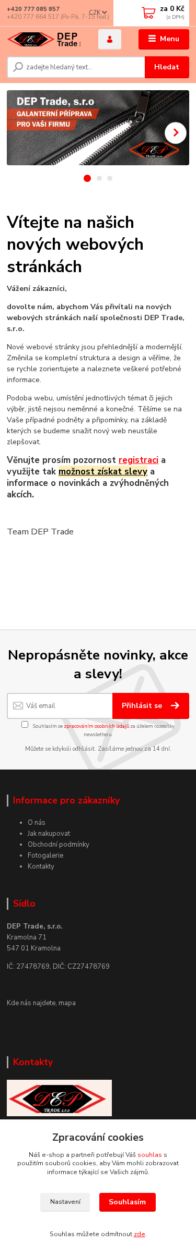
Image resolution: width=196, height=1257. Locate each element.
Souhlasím (127, 1202)
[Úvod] (45, 39)
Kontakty (41, 866)
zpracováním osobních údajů (96, 726)
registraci (138, 460)
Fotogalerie (45, 855)
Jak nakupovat (49, 833)
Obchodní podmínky (58, 844)
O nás (36, 822)
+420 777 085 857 (33, 9)
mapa (67, 1003)
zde (139, 1234)
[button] (176, 133)
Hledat (166, 67)
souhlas (149, 1155)
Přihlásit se (143, 706)
